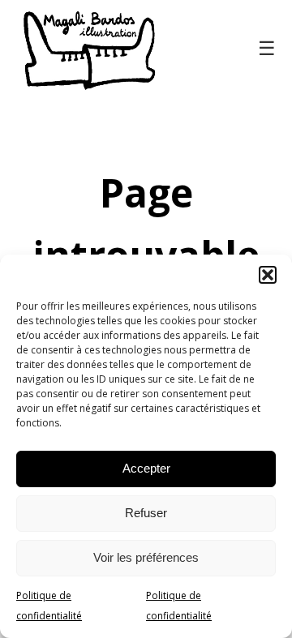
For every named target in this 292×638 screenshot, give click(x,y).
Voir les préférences (146, 557)
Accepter (146, 468)
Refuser (146, 513)
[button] (268, 275)
